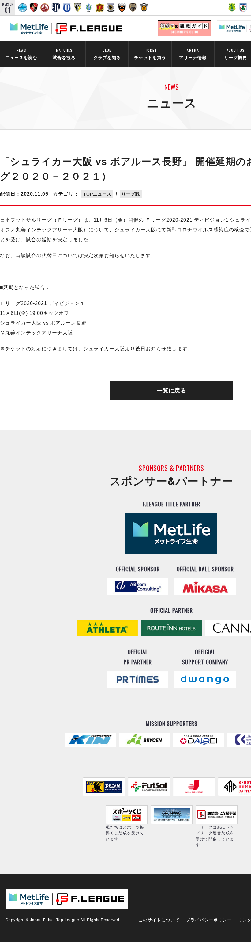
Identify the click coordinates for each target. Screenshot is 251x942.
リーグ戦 (131, 194)
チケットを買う (150, 54)
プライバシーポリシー (209, 920)
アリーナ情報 (193, 54)
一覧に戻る (171, 390)
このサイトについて (159, 920)
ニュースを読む (21, 54)
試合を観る (64, 54)
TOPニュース (97, 194)
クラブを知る (107, 54)
